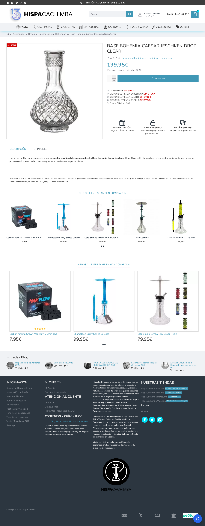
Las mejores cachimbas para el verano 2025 (144, 364)
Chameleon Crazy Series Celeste (63, 237)
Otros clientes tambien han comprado (104, 264)
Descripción (17, 149)
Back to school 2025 (63, 363)
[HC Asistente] (197, 518)
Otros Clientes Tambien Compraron (102, 193)
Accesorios (18, 34)
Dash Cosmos (142, 237)
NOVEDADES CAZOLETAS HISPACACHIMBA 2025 (105, 364)
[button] (101, 246)
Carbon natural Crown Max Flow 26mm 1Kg (24, 237)
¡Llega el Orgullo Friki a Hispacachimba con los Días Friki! (183, 365)
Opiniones (40, 149)
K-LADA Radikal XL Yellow (180, 237)
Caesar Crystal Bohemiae (52, 34)
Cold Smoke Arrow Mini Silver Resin (102, 237)
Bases (31, 34)
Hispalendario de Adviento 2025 (27, 364)
